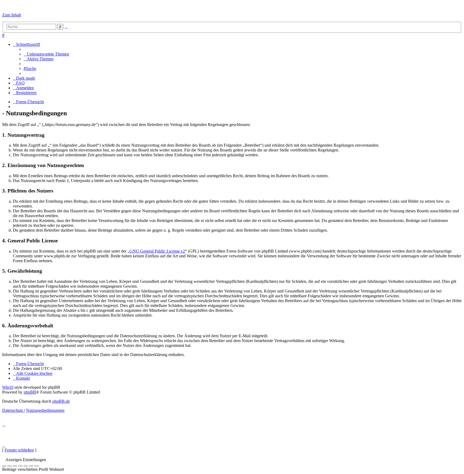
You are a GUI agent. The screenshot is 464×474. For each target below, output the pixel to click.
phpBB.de (61, 401)
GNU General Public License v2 (157, 251)
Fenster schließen (19, 450)
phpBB (30, 392)
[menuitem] (3, 35)
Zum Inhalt (11, 15)
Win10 (7, 387)
